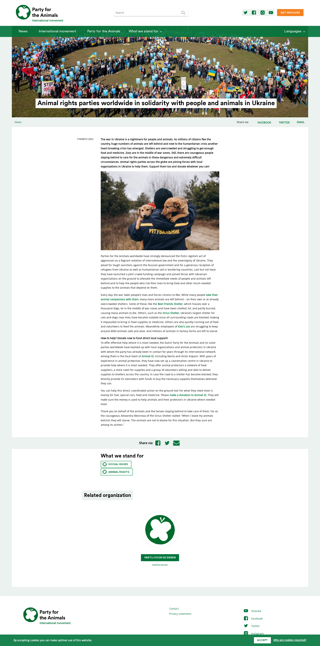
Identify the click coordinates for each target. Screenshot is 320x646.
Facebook (256, 618)
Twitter (255, 626)
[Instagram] (262, 12)
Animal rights (118, 472)
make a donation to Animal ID (188, 395)
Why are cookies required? (290, 640)
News (23, 31)
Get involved (290, 12)
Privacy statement (180, 614)
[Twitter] (245, 12)
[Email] (176, 443)
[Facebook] (253, 12)
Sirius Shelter (171, 313)
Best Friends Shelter (170, 304)
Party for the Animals (103, 31)
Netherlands (160, 561)
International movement (57, 31)
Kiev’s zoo (184, 326)
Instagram (257, 633)
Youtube (255, 611)
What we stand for (143, 31)
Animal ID (148, 356)
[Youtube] (270, 12)
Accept (262, 640)
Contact (174, 608)
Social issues (118, 464)
